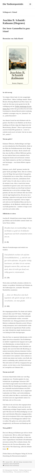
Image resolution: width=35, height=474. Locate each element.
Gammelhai (6, 463)
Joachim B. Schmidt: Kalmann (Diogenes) (14, 22)
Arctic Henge (18, 462)
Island (11, 463)
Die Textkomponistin (13, 4)
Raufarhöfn (16, 463)
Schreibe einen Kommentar (11, 465)
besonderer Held (27, 462)
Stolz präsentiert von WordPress (21, 472)
